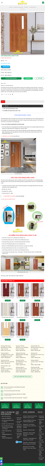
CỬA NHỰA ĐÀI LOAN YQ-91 (37, 297)
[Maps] (1, 464)
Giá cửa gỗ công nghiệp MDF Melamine (41, 445)
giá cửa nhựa (15, 91)
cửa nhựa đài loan (15, 136)
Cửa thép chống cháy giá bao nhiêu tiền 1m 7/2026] (14, 394)
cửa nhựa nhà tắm (9, 90)
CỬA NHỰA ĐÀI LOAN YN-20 (8, 336)
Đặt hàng (8, 300)
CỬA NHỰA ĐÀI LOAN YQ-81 (37, 317)
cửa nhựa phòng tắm (34, 90)
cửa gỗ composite (33, 87)
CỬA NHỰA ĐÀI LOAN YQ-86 (22, 297)
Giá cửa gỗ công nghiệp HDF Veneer (41, 429)
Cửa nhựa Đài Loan (32, 7)
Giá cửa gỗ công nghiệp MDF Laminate (41, 437)
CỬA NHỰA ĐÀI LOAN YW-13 (8, 317)
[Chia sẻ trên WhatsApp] (2, 94)
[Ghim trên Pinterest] (10, 94)
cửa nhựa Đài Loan (15, 88)
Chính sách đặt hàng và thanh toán (19, 426)
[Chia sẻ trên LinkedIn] (12, 94)
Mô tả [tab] (3, 101)
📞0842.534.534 (5, 66)
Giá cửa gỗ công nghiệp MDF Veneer (41, 452)
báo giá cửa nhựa (6, 87)
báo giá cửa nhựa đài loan (15, 87)
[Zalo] (1, 461)
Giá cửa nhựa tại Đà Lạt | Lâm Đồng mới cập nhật (14, 387)
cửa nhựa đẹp (21, 88)
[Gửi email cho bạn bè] (8, 94)
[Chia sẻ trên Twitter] (6, 94)
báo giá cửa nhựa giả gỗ (25, 87)
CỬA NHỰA (26, 7)
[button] (2, 2)
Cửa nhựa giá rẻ (35, 88)
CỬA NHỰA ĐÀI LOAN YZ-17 (22, 317)
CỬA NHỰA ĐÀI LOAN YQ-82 (22, 336)
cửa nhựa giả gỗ (28, 88)
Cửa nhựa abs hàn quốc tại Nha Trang (12, 390)
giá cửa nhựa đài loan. (22, 91)
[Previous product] (24, 9)
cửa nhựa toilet (9, 91)
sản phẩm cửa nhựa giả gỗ (18, 7)
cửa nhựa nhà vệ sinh (17, 90)
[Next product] (21, 9)
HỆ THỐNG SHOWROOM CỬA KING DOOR (14, 124)
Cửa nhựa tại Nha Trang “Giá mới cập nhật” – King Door (15, 397)
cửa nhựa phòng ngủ (26, 90)
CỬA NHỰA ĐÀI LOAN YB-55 (8, 297)
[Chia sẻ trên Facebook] (4, 94)
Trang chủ (10, 7)
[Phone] (1, 458)
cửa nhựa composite (7, 88)
